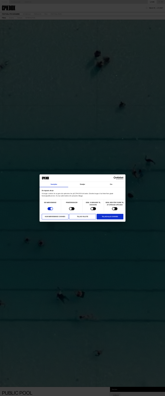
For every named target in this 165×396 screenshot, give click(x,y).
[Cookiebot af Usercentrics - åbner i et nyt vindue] (115, 178)
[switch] (71, 208)
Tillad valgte (82, 216)
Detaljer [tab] (82, 184)
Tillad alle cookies (110, 216)
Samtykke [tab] (54, 184)
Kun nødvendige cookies (55, 216)
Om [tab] (111, 184)
